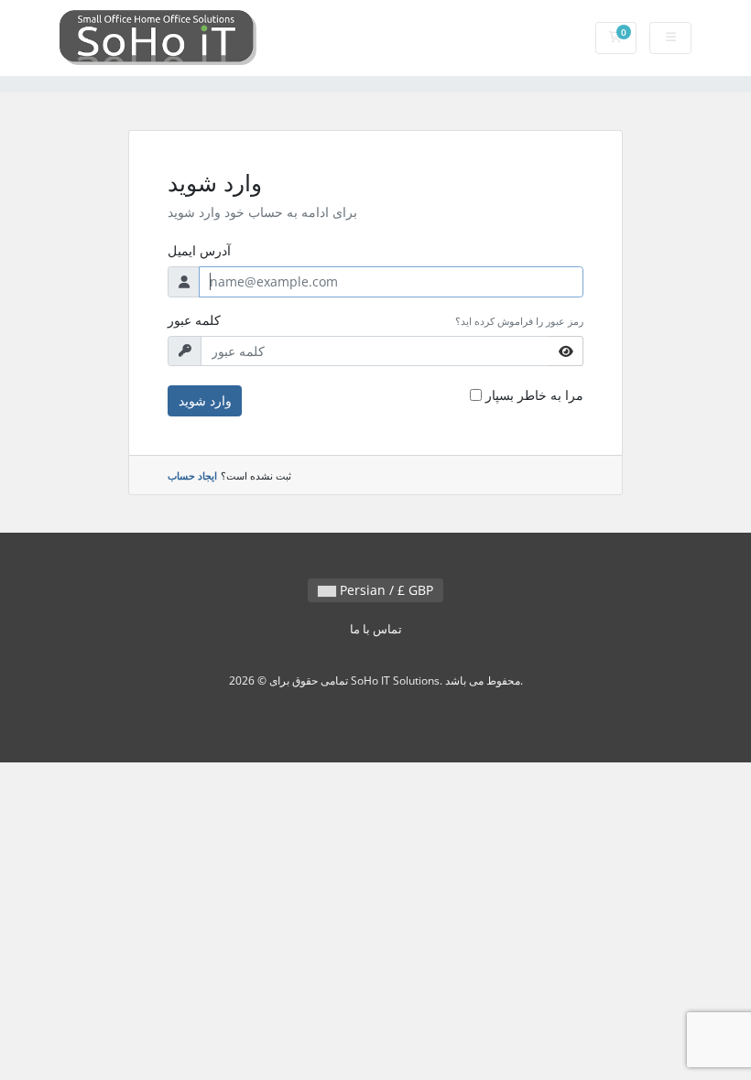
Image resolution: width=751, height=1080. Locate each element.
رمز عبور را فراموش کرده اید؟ (519, 321)
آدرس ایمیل (199, 250)
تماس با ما (376, 629)
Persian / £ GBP (384, 590)
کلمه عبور (194, 320)
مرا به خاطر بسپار (534, 395)
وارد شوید (205, 400)
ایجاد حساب (192, 475)
